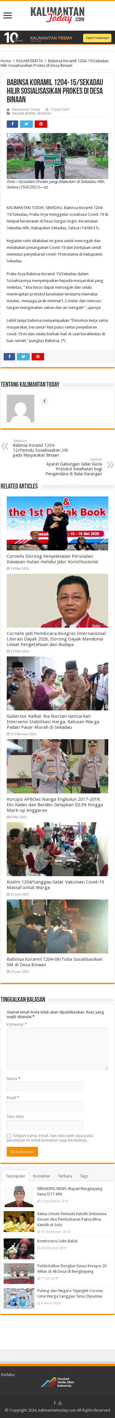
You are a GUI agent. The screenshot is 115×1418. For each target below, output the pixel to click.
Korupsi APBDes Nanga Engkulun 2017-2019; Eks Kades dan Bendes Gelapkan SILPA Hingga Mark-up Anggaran (55, 804)
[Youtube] (60, 1403)
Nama (13, 1078)
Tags (84, 1176)
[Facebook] (54, 1403)
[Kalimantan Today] (57, 14)
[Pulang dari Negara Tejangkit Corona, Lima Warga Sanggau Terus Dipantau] (19, 1298)
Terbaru (65, 1176)
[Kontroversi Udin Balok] (19, 1248)
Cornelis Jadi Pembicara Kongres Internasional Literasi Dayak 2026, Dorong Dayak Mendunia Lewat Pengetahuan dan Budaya (56, 639)
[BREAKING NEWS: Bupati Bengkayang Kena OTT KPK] (19, 1196)
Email (13, 1097)
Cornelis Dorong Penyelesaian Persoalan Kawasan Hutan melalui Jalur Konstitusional (52, 559)
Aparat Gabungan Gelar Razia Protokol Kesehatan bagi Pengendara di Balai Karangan (73, 467)
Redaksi (8, 1374)
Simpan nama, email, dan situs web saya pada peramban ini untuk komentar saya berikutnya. (50, 1137)
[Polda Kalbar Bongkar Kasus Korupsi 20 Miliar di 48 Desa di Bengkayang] (19, 1273)
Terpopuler (15, 1176)
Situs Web (15, 1116)
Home (6, 61)
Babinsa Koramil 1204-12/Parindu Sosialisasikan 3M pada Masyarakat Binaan (40, 448)
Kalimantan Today (26, 110)
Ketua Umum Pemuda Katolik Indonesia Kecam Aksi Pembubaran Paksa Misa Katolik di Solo (71, 1219)
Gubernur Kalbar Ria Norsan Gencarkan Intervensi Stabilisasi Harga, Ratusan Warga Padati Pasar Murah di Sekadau (53, 721)
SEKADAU (44, 114)
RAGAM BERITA (29, 61)
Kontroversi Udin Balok (57, 1241)
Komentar (17, 1024)
